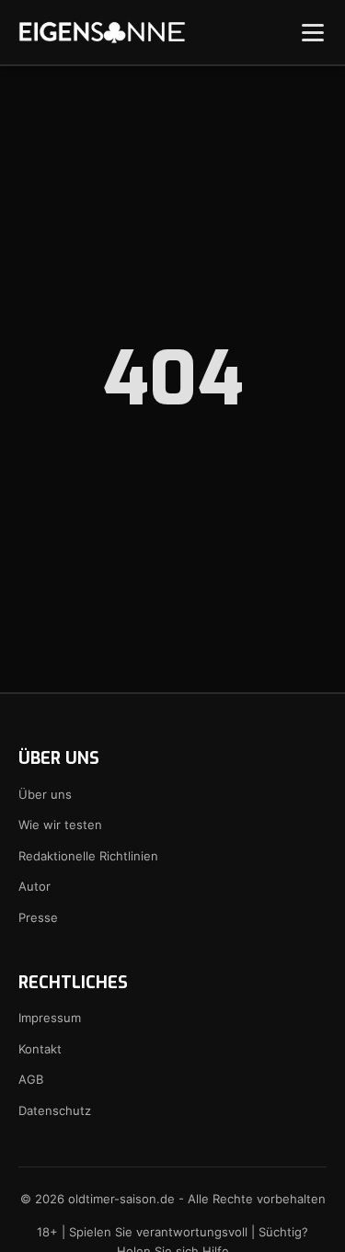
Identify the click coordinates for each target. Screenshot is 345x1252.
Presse (38, 917)
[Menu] (313, 32)
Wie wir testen (60, 824)
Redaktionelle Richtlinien (88, 855)
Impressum (49, 1017)
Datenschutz (54, 1110)
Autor (34, 886)
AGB (30, 1079)
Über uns (45, 794)
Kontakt (40, 1048)
